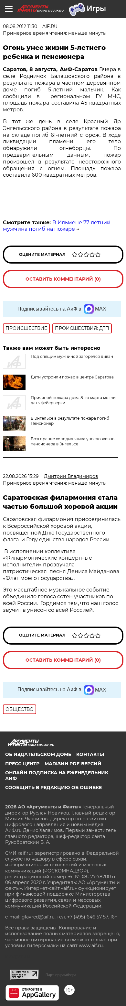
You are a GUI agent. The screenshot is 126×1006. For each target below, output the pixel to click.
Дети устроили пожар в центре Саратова (72, 377)
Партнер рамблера (61, 975)
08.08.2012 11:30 (20, 26)
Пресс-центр (22, 764)
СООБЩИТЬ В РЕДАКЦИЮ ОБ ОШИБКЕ (53, 787)
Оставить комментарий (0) (63, 279)
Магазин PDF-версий (73, 764)
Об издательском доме (38, 754)
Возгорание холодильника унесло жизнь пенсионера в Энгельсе (72, 441)
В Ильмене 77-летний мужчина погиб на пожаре (56, 225)
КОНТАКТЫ (90, 754)
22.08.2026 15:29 (21, 476)
